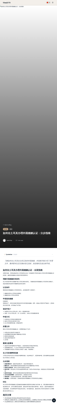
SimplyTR (6, 2)
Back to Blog (8, 225)
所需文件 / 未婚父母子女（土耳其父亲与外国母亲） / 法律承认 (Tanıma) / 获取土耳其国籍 (28, 399)
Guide (5, 229)
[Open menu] (52, 2)
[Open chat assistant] (54, 400)
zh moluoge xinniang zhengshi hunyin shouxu (18, 398)
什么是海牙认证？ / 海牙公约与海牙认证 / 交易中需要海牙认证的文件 (23, 401)
